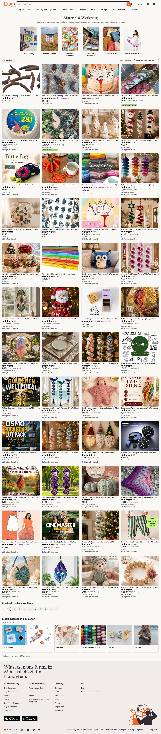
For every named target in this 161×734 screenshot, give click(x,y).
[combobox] (70, 4)
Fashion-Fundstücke (87, 10)
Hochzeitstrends (119, 10)
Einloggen (139, 4)
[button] (10, 729)
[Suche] (129, 4)
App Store (12, 718)
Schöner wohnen (68, 10)
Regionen (153, 730)
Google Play (29, 718)
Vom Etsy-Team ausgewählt (46, 10)
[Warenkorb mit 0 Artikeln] (154, 4)
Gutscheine (135, 10)
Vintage (104, 10)
